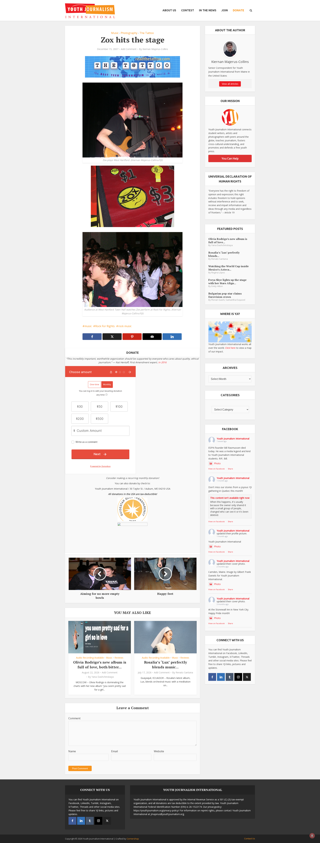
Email (114, 751)
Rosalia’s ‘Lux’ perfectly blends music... (165, 664)
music (88, 326)
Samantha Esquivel (235, 299)
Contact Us (249, 838)
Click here (230, 347)
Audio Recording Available (90, 657)
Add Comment (128, 49)
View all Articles (230, 83)
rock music (125, 326)
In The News (207, 10)
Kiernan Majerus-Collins (155, 49)
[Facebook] (212, 677)
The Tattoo (147, 33)
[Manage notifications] (312, 835)
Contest (187, 10)
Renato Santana (184, 672)
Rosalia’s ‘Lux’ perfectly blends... (224, 254)
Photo (217, 463)
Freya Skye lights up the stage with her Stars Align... (227, 281)
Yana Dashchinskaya (103, 676)
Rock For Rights (105, 326)
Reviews (118, 657)
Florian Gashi (218, 299)
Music (114, 33)
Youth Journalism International (233, 438)
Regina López (218, 272)
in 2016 (162, 362)
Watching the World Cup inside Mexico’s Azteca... (228, 267)
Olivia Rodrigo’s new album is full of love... (227, 240)
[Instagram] (238, 677)
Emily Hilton (217, 286)
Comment (74, 718)
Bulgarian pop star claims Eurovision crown (225, 295)
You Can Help (230, 158)
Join (224, 10)
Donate (238, 10)
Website (159, 751)
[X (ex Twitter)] (247, 677)
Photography (129, 33)
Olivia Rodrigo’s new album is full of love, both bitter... (99, 664)
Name (72, 751)
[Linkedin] (221, 677)
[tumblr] (230, 677)
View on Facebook (216, 468)
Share (230, 468)
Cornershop (133, 838)
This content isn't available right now (230, 497)
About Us (169, 10)
